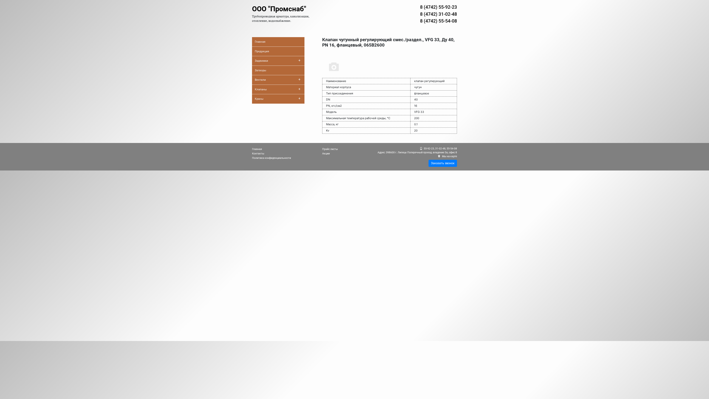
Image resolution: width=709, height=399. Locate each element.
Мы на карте (449, 156)
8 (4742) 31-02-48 (438, 14)
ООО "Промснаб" (279, 9)
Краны (277, 98)
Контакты (258, 153)
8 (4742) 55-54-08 (438, 21)
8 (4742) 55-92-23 (438, 7)
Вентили (277, 79)
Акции (326, 153)
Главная (260, 41)
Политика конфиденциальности (271, 157)
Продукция (262, 51)
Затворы (260, 70)
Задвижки (277, 60)
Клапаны (277, 89)
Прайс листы (330, 149)
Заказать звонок (443, 163)
